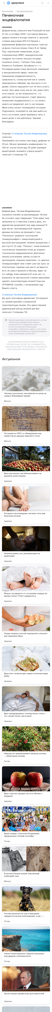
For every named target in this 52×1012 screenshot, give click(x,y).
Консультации (7, 11)
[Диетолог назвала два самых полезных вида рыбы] (26, 665)
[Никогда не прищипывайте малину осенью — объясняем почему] (26, 745)
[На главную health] (17, 3)
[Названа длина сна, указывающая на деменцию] (26, 545)
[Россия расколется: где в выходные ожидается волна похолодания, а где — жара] (26, 905)
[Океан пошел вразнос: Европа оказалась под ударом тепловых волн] (26, 945)
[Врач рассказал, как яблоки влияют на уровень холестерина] (26, 465)
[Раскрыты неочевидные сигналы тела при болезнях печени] (26, 505)
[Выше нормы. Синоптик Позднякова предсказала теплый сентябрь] (26, 825)
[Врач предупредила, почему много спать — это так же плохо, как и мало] (26, 705)
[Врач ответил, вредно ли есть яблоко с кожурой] (26, 785)
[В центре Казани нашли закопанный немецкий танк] (26, 865)
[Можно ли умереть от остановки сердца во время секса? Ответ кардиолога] (26, 585)
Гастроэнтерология (24, 11)
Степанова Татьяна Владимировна (29, 133)
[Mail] (8, 3)
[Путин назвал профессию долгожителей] (26, 985)
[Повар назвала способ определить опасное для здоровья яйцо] (26, 625)
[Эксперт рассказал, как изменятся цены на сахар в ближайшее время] (26, 385)
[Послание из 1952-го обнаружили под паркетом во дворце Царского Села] (26, 425)
